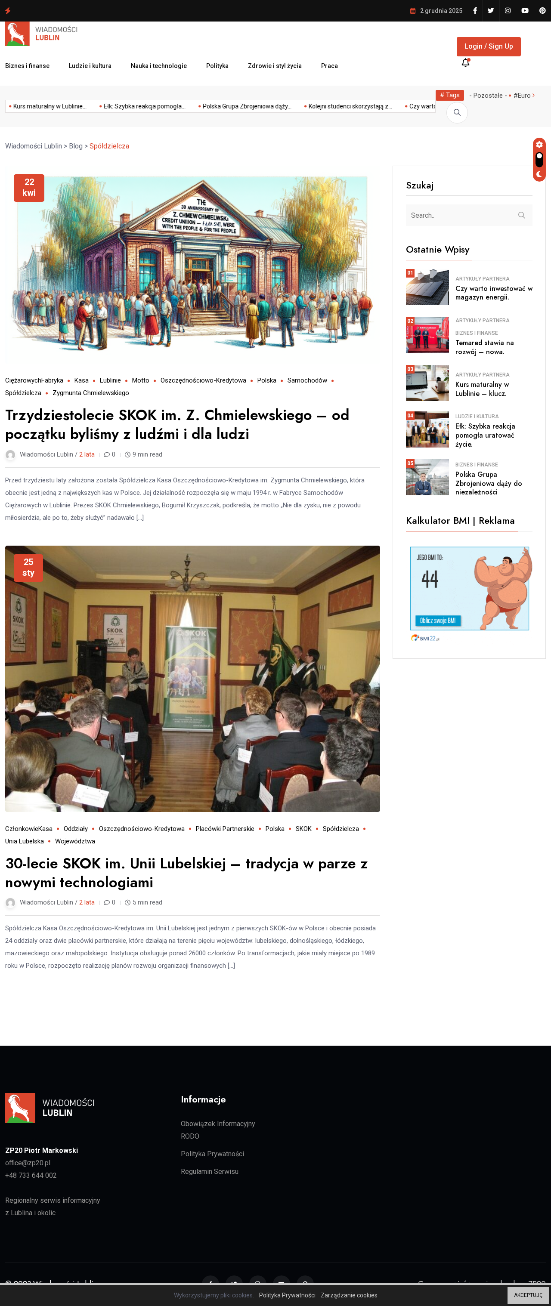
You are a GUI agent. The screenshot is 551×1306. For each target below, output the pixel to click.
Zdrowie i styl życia (275, 65)
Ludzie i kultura (90, 65)
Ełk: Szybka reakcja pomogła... (316, 106)
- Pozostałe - (488, 95)
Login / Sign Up (488, 46)
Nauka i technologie (159, 65)
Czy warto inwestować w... (38, 106)
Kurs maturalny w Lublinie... (221, 106)
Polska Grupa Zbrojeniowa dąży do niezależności (83, 10)
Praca (329, 65)
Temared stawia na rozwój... (129, 106)
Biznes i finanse (27, 65)
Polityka (217, 65)
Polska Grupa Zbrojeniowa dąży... (418, 106)
